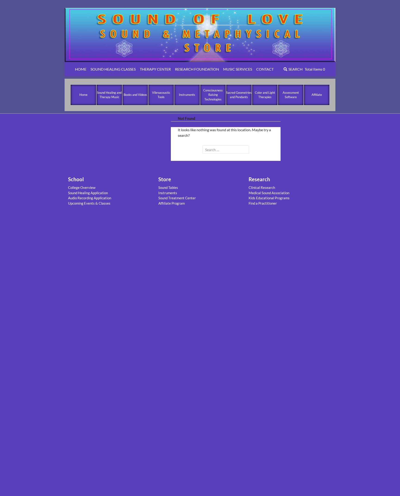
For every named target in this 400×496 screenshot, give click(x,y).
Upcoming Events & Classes (89, 203)
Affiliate (317, 95)
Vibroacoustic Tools (161, 95)
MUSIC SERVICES (237, 69)
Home (83, 95)
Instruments (187, 95)
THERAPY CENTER (155, 69)
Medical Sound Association (269, 193)
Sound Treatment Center (177, 198)
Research (259, 179)
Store (164, 179)
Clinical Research (262, 187)
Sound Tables (168, 187)
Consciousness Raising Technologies (213, 94)
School (76, 179)
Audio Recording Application (89, 198)
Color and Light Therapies (265, 95)
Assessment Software (291, 95)
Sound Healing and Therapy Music (109, 95)
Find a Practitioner (263, 203)
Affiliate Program (171, 203)
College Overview (81, 187)
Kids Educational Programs (269, 198)
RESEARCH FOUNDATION (197, 69)
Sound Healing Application (88, 193)
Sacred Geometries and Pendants (239, 95)
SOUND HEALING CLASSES (113, 69)
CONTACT (265, 69)
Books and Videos (135, 95)
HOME (80, 69)
